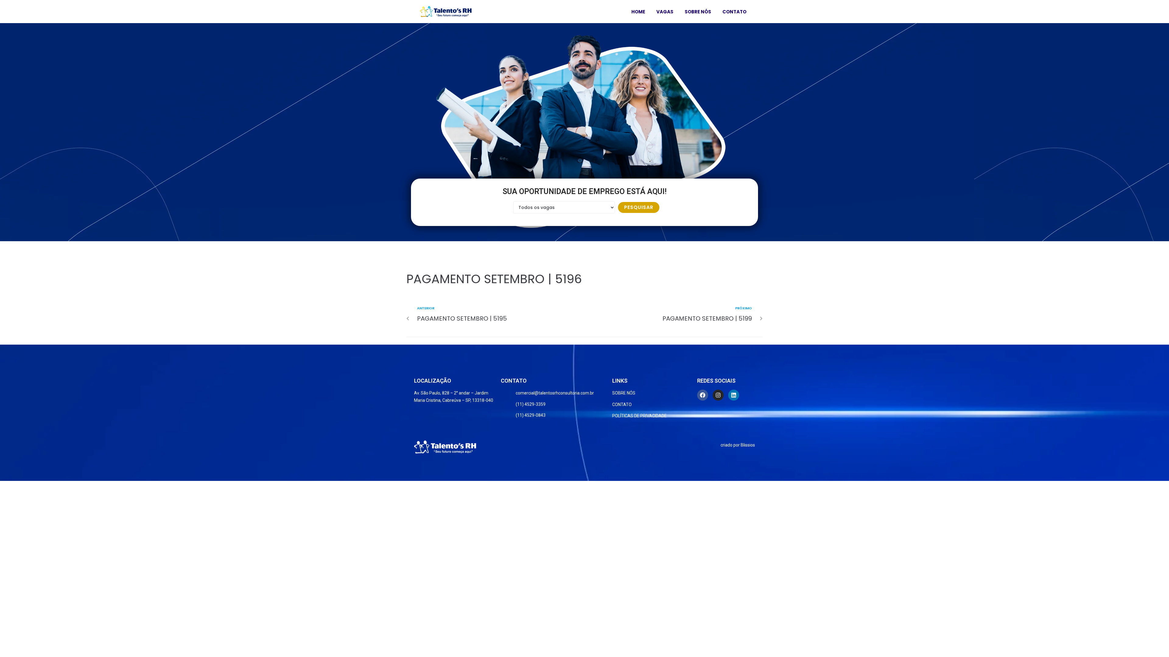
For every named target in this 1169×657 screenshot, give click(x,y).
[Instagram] (718, 395)
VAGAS (664, 12)
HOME (638, 12)
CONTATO (734, 12)
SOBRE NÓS (698, 12)
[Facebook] (702, 395)
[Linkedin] (733, 395)
